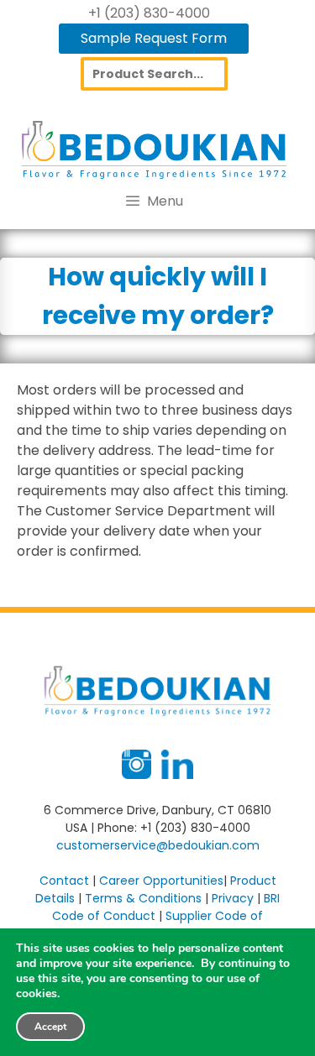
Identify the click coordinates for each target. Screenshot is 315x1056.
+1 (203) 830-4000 (149, 13)
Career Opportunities (161, 880)
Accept (50, 1026)
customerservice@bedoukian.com (158, 845)
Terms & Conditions (143, 898)
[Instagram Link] (136, 774)
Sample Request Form (154, 38)
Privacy (233, 898)
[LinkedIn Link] (177, 774)
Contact (64, 880)
